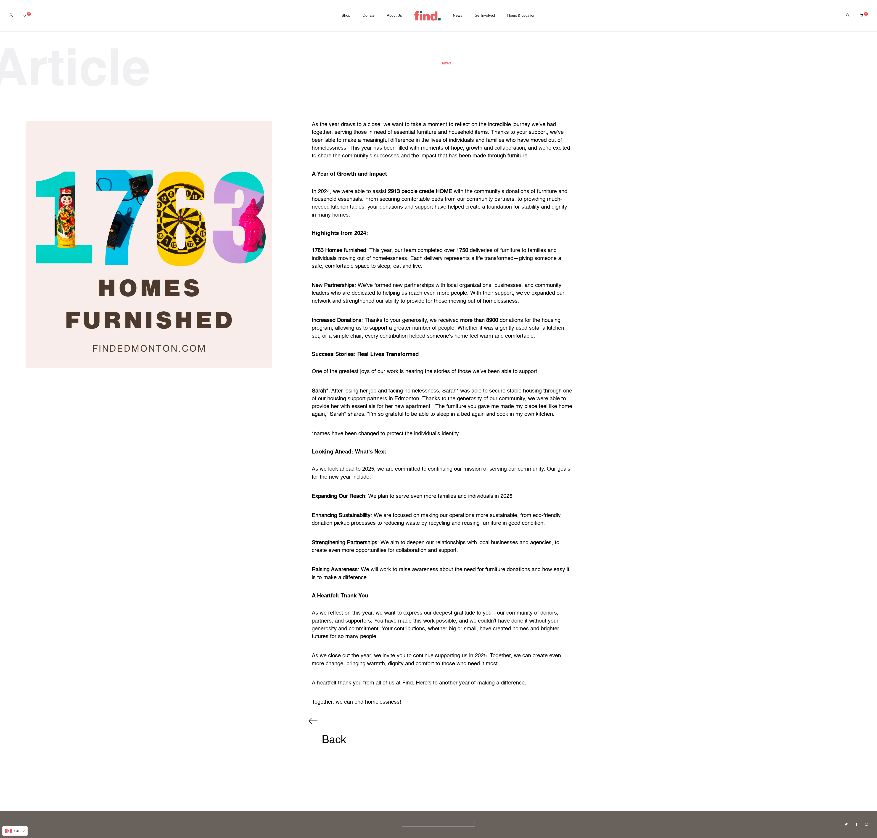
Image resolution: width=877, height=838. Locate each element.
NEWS (446, 63)
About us (394, 16)
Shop (346, 16)
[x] (847, 824)
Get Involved (485, 16)
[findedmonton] (427, 16)
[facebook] (857, 824)
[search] (848, 15)
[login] (11, 15)
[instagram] (866, 824)
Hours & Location (521, 16)
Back (332, 740)
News (457, 16)
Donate (369, 16)
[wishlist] (27, 15)
